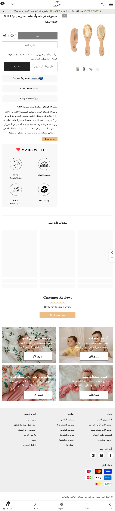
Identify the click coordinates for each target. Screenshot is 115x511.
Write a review (57, 315)
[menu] (111, 4)
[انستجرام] (101, 455)
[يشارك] (5, 35)
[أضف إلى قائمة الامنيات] (12, 35)
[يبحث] (102, 4)
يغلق (3, 11)
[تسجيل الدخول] (12, 4)
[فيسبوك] (111, 455)
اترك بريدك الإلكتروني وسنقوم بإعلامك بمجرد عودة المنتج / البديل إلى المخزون (33, 56)
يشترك (16, 66)
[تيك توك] (93, 455)
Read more (49, 139)
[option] (87, 39)
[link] (95, 281)
